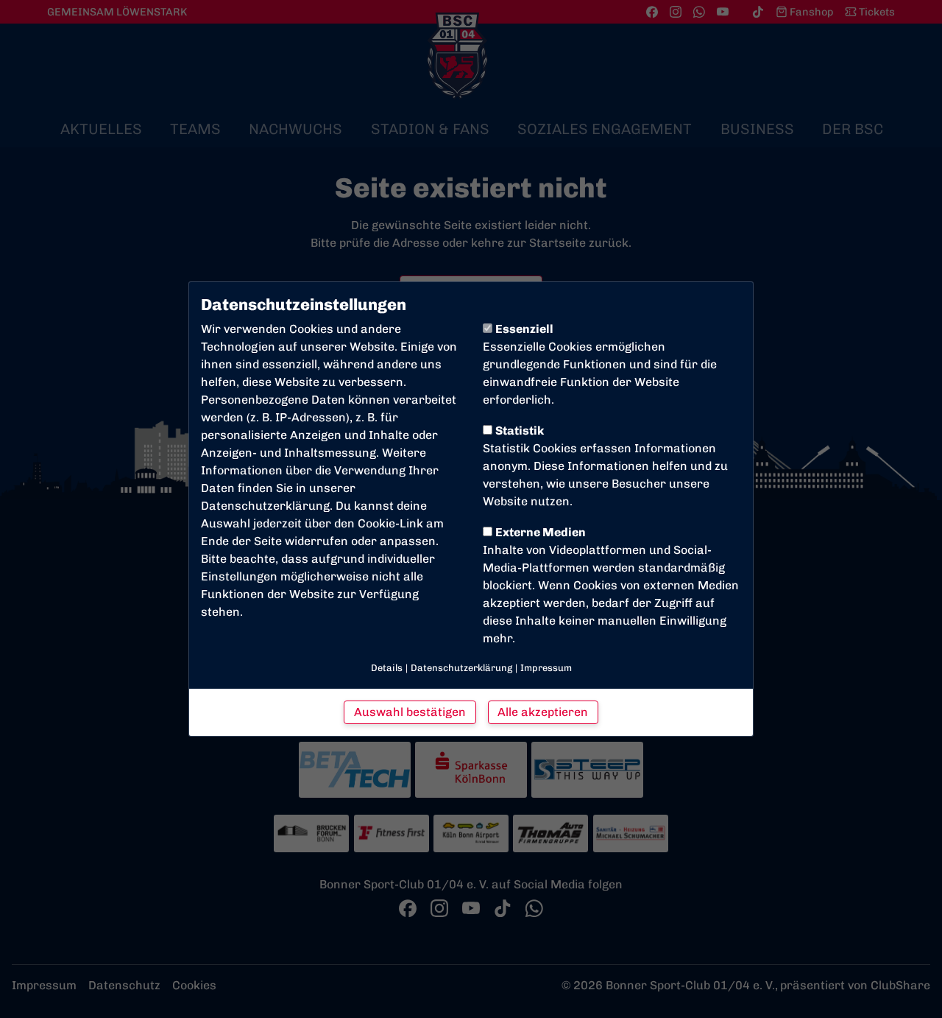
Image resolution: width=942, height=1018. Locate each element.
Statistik (519, 431)
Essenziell (524, 329)
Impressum (546, 667)
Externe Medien (540, 532)
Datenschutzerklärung (265, 506)
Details (387, 667)
